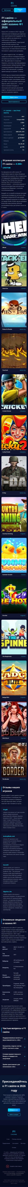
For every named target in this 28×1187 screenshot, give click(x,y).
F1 (14, 4)
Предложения (6, 1143)
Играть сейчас (14, 97)
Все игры (23, 1143)
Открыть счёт (20, 10)
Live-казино (15, 1143)
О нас (8, 1139)
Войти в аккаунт (14, 1114)
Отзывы (14, 1147)
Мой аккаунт (7, 10)
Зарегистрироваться (14, 101)
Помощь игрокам (16, 1139)
